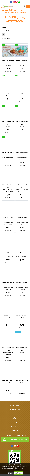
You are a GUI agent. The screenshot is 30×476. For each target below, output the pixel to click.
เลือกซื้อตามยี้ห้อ (15, 410)
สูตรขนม (15, 422)
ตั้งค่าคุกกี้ (10, 473)
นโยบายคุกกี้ (7, 469)
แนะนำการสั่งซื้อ (15, 426)
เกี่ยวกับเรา (15, 431)
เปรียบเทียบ (9, 71)
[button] (24, 6)
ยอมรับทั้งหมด (18, 473)
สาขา (15, 414)
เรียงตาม (5, 27)
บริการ (15, 418)
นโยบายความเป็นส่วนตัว (20, 468)
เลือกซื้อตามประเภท (15, 405)
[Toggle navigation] (28, 6)
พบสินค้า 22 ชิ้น (6, 39)
